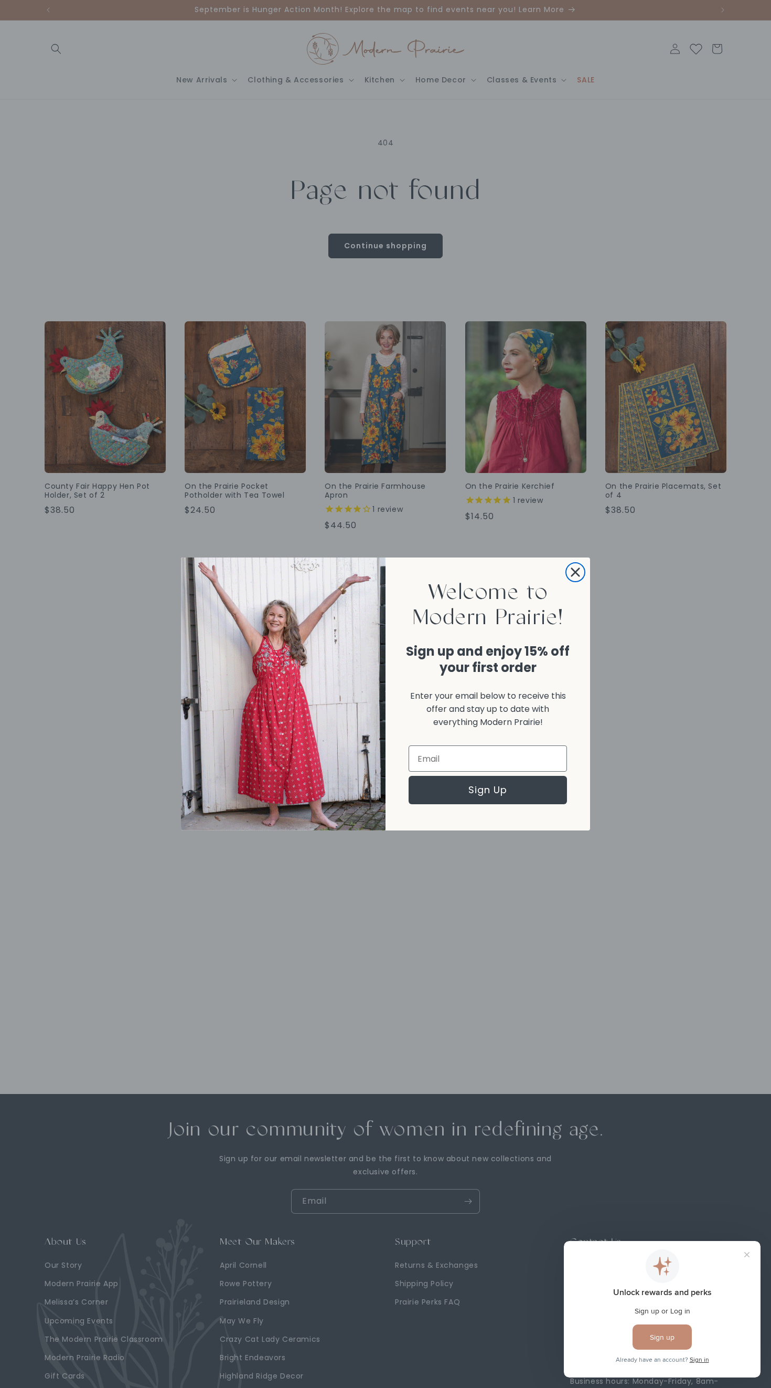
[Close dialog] (575, 572)
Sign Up (487, 789)
